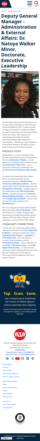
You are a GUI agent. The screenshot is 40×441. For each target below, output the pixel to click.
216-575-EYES (25, 354)
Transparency (8, 407)
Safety (5, 390)
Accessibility (7, 364)
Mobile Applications (10, 381)
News (5, 384)
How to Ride (7, 370)
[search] (36, 3)
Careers (5, 367)
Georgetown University (12, 189)
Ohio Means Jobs (9, 238)
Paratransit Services (10, 387)
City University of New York (13, 165)
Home (3, 11)
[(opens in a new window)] (7, 358)
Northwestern (8, 203)
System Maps (8, 394)
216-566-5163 (29, 352)
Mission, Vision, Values (11, 377)
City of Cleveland (23, 210)
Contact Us (7, 401)
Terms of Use (7, 397)
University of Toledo (18, 160)
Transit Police (11, 352)
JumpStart (29, 235)
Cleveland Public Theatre (12, 235)
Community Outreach (11, 374)
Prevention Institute (10, 243)
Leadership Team (14, 11)
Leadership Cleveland (16, 199)
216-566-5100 (20, 350)
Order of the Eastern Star (15, 245)
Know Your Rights (9, 404)
